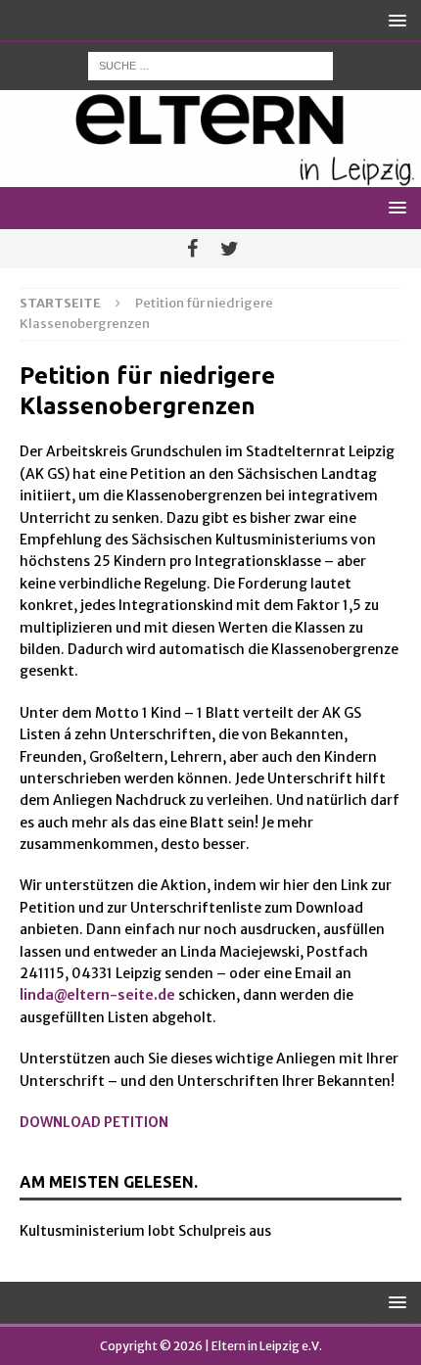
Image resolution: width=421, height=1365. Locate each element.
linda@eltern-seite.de (97, 995)
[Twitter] (229, 248)
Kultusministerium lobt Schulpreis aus (145, 1231)
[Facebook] (192, 248)
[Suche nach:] (210, 64)
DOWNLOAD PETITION (94, 1122)
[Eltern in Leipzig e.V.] (210, 176)
